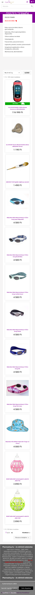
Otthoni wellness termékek (12, 36)
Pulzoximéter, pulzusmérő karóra (14, 42)
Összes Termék (10, 17)
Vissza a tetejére (22, 538)
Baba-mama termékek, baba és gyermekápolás (14, 28)
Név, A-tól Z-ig (12, 73)
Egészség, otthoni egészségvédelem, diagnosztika (15, 32)
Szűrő (27, 73)
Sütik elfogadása (26, 588)
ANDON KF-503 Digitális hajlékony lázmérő (17, 182)
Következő (26, 533)
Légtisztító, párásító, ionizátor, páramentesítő (17, 44)
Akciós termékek (11, 21)
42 (12, 532)
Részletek (13, 592)
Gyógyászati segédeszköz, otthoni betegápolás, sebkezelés (14, 48)
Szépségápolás (9, 39)
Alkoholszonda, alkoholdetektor (14, 51)
